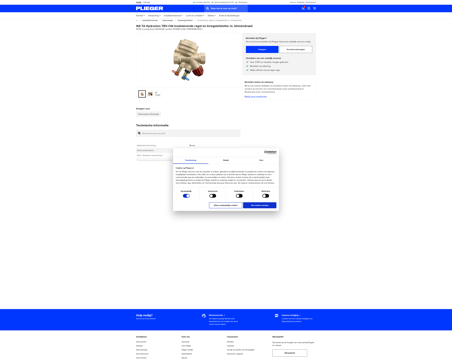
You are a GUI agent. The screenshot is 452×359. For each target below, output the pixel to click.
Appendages (167, 20)
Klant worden (141, 342)
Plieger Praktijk (187, 350)
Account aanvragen (296, 49)
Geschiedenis (187, 354)
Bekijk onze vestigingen (256, 96)
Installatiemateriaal (150, 20)
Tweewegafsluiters (185, 20)
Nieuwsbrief (290, 353)
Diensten (139, 346)
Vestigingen (301, 2)
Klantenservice (311, 2)
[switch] (212, 196)
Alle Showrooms (142, 354)
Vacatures (185, 342)
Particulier (146, 2)
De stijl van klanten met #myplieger (240, 350)
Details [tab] (226, 160)
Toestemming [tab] (190, 160)
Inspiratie (230, 346)
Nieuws (184, 358)
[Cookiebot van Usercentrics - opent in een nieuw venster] (266, 152)
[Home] (136, 20)
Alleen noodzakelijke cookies (226, 205)
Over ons (293, 2)
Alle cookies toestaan (259, 205)
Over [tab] (261, 160)
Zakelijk (138, 2)
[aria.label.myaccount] (303, 8)
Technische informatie (148, 114)
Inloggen (262, 49)
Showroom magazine (235, 354)
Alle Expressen (141, 350)
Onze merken (141, 358)
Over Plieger (186, 346)
